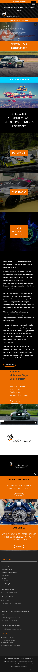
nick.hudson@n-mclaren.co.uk (10, 618)
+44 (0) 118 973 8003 (10, 606)
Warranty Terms (8, 643)
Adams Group (27, 669)
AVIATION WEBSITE (19, 79)
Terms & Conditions (9, 640)
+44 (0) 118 (7, 621)
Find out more (6, 36)
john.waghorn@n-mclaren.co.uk (11, 603)
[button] (33, 3)
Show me (15, 402)
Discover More (9, 365)
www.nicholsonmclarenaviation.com (12, 629)
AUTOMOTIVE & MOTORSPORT (19, 46)
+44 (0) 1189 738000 (22, 20)
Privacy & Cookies (8, 638)
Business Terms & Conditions (12, 645)
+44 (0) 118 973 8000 (10, 593)
